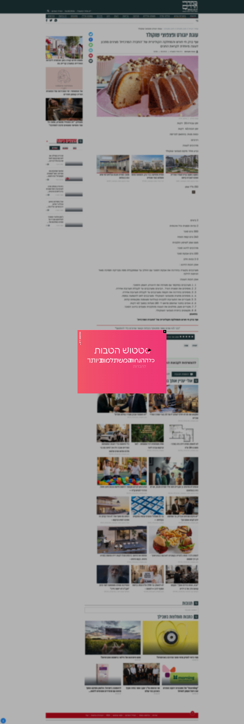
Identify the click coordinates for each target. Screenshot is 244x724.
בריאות (126, 16)
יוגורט (195, 384)
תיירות (99, 16)
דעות (116, 16)
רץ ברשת (63, 16)
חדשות (193, 16)
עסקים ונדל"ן (87, 16)
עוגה (186, 384)
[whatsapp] (91, 84)
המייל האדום (57, 11)
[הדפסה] (91, 90)
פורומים (51, 16)
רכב (108, 16)
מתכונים (74, 16)
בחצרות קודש (180, 16)
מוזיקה (136, 16)
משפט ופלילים (149, 16)
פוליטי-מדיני (165, 16)
